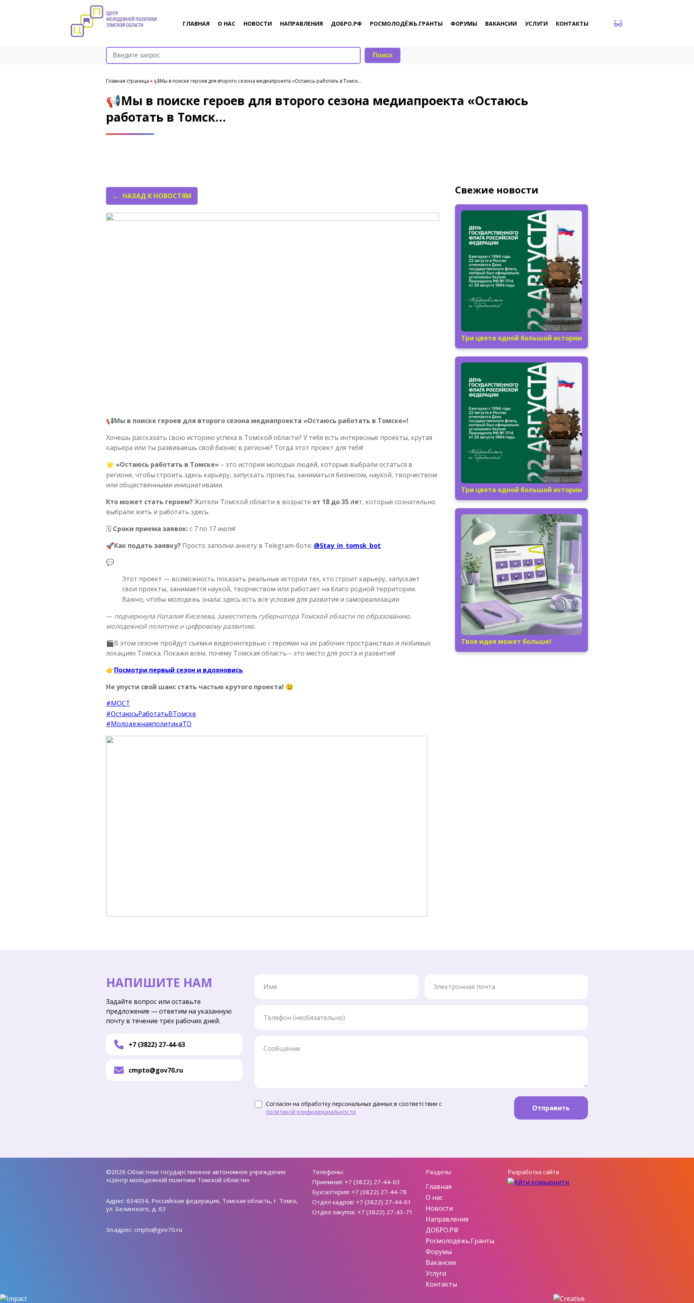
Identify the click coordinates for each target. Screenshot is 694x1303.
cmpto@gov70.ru (156, 1070)
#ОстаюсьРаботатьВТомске (151, 713)
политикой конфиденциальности (311, 1112)
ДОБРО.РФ (346, 23)
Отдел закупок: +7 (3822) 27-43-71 (362, 1212)
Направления (301, 23)
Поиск (382, 55)
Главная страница (127, 80)
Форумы (464, 23)
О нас (226, 23)
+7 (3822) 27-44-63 (157, 1044)
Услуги (536, 23)
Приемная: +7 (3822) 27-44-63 (356, 1182)
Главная (196, 23)
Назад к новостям (157, 195)
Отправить (551, 1107)
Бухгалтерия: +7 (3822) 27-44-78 (359, 1192)
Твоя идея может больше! (506, 641)
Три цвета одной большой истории (521, 338)
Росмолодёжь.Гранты (406, 23)
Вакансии (501, 23)
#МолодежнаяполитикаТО (149, 723)
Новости (257, 23)
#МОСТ (118, 703)
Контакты (572, 23)
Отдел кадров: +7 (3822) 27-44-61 (361, 1202)
